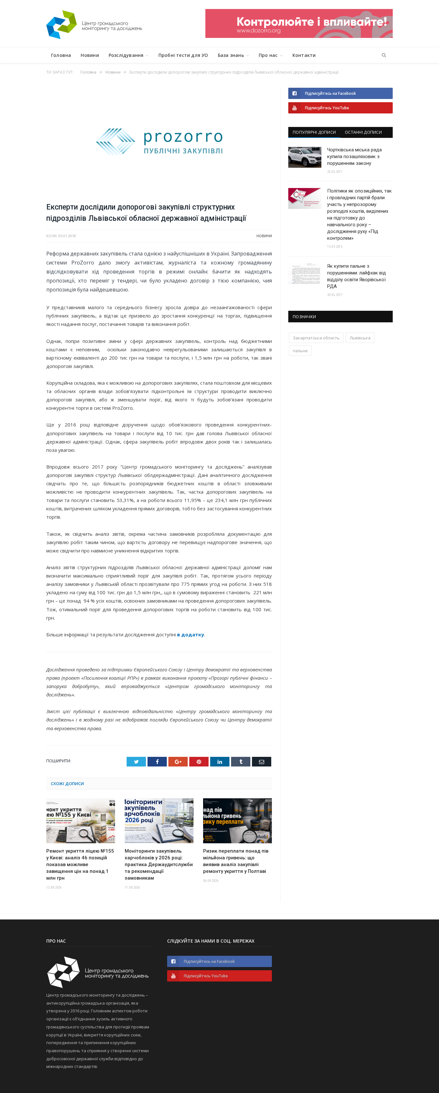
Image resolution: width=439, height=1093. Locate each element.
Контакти (304, 55)
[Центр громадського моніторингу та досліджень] (94, 23)
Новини (90, 55)
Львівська (360, 338)
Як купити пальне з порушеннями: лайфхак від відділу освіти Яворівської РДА (356, 276)
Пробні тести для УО (183, 55)
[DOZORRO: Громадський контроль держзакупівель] (299, 36)
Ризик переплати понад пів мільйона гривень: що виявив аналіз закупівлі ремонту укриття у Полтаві (235, 861)
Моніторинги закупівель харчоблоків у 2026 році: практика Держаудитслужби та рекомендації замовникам (159, 864)
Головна (61, 55)
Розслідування (126, 55)
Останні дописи (363, 132)
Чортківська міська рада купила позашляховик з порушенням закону (354, 156)
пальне (300, 351)
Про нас (268, 55)
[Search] (384, 55)
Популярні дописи (314, 132)
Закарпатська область (316, 338)
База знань (231, 55)
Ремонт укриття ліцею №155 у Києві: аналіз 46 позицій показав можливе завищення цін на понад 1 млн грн (80, 864)
